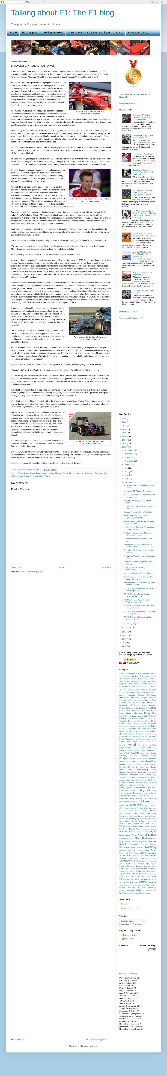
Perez (122, 826)
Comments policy (138, 32)
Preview (123, 831)
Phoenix (153, 826)
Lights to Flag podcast (135, 788)
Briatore (129, 713)
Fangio (134, 742)
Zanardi (141, 893)
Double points (123, 736)
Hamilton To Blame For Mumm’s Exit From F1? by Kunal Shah (143, 172)
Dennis (122, 731)
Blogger (94, 1046)
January (128, 627)
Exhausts (147, 739)
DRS (131, 737)
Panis (129, 824)
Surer (127, 868)
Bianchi (142, 708)
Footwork (135, 748)
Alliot (120, 690)
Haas (121, 762)
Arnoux (122, 692)
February (128, 624)
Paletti (154, 821)
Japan (128, 777)
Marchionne (123, 799)
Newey (140, 816)
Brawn (153, 710)
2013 (124, 635)
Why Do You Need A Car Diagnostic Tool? (142, 273)
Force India (145, 747)
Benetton (152, 705)
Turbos (127, 876)
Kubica (147, 783)
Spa (147, 863)
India (154, 772)
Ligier (149, 788)
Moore (121, 813)
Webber (131, 887)
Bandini (128, 703)
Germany (123, 756)
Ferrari (38, 473)
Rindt (133, 847)
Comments (127, 908)
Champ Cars (151, 718)
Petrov (141, 826)
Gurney (144, 758)
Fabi (154, 739)
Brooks (121, 716)
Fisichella (152, 745)
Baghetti (141, 700)
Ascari (142, 692)
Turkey (133, 876)
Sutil (138, 869)
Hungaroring (124, 772)
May (126, 475)
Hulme (154, 770)
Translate (139, 924)
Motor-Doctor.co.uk (128, 312)
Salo (127, 853)
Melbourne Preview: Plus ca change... (139, 573)
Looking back (143, 790)
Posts (125, 904)
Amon (137, 690)
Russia (146, 850)
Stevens (122, 866)
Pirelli (132, 829)
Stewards (130, 866)
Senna (153, 855)
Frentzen (152, 750)
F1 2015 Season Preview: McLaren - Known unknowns (139, 618)
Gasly (153, 753)
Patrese (136, 824)
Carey (134, 718)
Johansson (152, 777)
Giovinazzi (144, 756)
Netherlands (133, 816)
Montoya (137, 811)
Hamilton (45, 473)
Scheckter (152, 853)
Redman (127, 841)
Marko (131, 798)
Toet (148, 871)
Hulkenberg (142, 769)
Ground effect (135, 758)
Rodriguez (140, 847)
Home (13, 32)
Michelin (133, 808)
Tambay (121, 871)
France (146, 750)
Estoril (136, 739)
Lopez (154, 790)
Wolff (121, 893)
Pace (143, 821)
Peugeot (147, 826)
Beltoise (144, 705)
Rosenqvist (123, 850)
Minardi (140, 808)
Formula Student (133, 750)
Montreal (145, 811)
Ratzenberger (124, 839)
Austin (121, 695)
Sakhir (122, 853)
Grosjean (123, 758)
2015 (124, 447)
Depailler (129, 731)
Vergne (122, 882)
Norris (126, 819)
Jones (121, 780)
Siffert (154, 858)
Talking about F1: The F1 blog (62, 12)
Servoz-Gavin (133, 858)
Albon (121, 686)
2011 (124, 643)
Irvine (141, 775)
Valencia (122, 879)
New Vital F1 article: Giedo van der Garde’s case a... (138, 545)
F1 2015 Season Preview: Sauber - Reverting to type (138, 589)
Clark (121, 724)
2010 (124, 646)
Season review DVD (140, 856)
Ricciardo (19, 476)
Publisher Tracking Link (96, 1039)
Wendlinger (152, 888)
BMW (147, 708)
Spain (153, 863)
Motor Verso (129, 939)
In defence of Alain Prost (142, 154)
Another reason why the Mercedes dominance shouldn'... (138, 534)
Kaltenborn (134, 780)
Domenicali (133, 734)
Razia (132, 839)
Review (144, 844)
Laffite (121, 785)
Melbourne (123, 805)
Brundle (128, 716)
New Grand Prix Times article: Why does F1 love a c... (138, 578)
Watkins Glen (151, 885)
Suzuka (144, 869)
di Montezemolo (147, 731)
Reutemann (134, 844)
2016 (124, 443)
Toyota (141, 874)
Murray (121, 816)
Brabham (136, 710)
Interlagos (134, 775)
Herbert (130, 767)
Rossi (129, 850)
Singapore (141, 861)
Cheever (140, 721)
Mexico (153, 805)
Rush (134, 850)
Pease (154, 824)
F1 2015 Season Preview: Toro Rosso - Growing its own (139, 607)
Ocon (147, 818)
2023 (124, 422)
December (129, 450)
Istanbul (148, 775)
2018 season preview (144, 681)
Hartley (122, 764)
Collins (128, 724)
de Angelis (133, 729)
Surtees (132, 868)
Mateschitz (123, 802)
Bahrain (148, 700)
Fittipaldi (122, 748)
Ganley (148, 753)
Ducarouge (136, 736)
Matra (130, 802)
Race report (89, 473)
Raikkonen (99, 473)
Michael (127, 808)
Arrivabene (130, 692)
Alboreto (128, 686)
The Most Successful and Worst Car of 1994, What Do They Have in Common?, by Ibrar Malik (144, 214)
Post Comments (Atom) (32, 572)
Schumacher (125, 855)
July (126, 468)
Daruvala (126, 729)
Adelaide (137, 684)
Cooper (135, 724)
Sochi (121, 863)
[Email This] (45, 470)
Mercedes (80, 473)
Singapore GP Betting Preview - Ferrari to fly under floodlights (141, 117)
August (127, 464)
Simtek (134, 861)
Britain (147, 713)
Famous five (124, 742)
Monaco (147, 808)
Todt (144, 871)
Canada (122, 718)
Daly (120, 729)
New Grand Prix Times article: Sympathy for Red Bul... (136, 516)
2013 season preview (128, 676)
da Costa (148, 726)
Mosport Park (144, 813)
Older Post (106, 567)
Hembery (122, 767)
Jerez (133, 777)
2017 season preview (127, 681)
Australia (131, 695)
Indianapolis (123, 775)
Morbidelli (128, 813)
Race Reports (30, 32)
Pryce (139, 832)
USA (154, 876)
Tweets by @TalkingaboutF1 (131, 318)
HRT (131, 770)
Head (146, 764)
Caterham (142, 718)
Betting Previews (53, 32)
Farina (141, 742)
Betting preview (132, 708)
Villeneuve (151, 882)
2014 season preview (147, 676)
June (126, 472)
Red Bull (141, 838)
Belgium (137, 705)
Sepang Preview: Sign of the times (138, 512)
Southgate (141, 863)
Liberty (122, 788)
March (127, 482)
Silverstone (124, 861)
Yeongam (134, 893)
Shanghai (145, 858)
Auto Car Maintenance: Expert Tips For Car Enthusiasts (141, 254)
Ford (154, 748)
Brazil (121, 713)
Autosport (144, 698)
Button (32, 473)
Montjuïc (129, 811)
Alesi (134, 686)
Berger (122, 708)
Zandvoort (148, 893)
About (119, 32)
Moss (154, 813)
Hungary (134, 772)
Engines (122, 739)
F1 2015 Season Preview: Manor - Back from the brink (138, 595)
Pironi (138, 829)
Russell (140, 850)
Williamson (149, 890)
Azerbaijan (128, 700)
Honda (153, 767)
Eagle (142, 736)
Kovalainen (139, 783)
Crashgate (122, 726)
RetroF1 (122, 844)
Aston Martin (151, 692)
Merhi (146, 805)
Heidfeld (153, 764)
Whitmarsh (130, 890)
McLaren (72, 473)
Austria (141, 695)
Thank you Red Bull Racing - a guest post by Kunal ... (139, 522)
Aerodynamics (146, 684)
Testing (139, 871)
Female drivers (150, 742)
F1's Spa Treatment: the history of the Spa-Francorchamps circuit (142, 192)
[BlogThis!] (47, 470)
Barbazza (138, 703)
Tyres (143, 876)
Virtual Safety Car (124, 885)
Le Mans (140, 785)
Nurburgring (134, 818)
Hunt (140, 772)
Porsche (144, 829)
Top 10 (122, 874)
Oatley (142, 818)
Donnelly (153, 734)
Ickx (144, 772)
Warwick (137, 885)
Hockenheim (144, 767)
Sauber (143, 853)
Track (147, 874)
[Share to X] (50, 470)
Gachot (142, 753)
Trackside (153, 874)
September (129, 461)
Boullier (122, 711)
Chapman (132, 721)
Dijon (126, 734)
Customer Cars (131, 726)
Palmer (122, 824)
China (153, 721)
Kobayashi (123, 783)
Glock (153, 756)
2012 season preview (147, 673)
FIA (139, 745)
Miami (121, 808)
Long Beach (130, 790)
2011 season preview (129, 674)
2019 (124, 433)
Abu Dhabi (128, 684)
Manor (140, 796)
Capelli (129, 718)
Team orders (130, 871)
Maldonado (124, 795)
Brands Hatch (145, 710)
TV (139, 876)
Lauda (133, 785)
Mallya (134, 796)
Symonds (152, 869)
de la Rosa (151, 729)
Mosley (135, 813)
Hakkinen (136, 762)
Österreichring (124, 821)
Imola (149, 772)
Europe (141, 739)
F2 (152, 739)
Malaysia (58, 473)
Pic (120, 829)
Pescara (128, 826)
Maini (146, 793)
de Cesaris (142, 729)
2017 (124, 440)
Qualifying (151, 831)
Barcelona (146, 703)
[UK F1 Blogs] (133, 88)
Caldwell (153, 716)
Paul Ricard (145, 824)
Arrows (137, 692)
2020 (124, 429)
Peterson (135, 826)
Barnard (153, 703)
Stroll (121, 869)
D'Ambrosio (140, 726)
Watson (122, 888)
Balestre (122, 703)
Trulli (121, 876)
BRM (154, 713)
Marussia (139, 798)
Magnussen (137, 793)
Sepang (34, 476)
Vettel (40, 476)
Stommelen (147, 866)
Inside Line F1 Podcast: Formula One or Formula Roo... (139, 528)
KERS (150, 780)
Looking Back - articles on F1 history (89, 32)
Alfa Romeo (141, 686)
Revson (153, 844)
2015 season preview (127, 679)
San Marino (133, 853)
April (126, 479)
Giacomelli (133, 756)
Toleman (153, 871)
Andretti (144, 690)
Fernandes (122, 745)
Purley (144, 832)
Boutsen (128, 710)
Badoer (136, 700)
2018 (124, 436)
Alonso (20, 473)
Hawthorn (139, 764)
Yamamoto (127, 893)
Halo (142, 762)
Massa (65, 473)
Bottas (26, 473)
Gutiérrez (152, 758)
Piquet (125, 829)
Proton (135, 832)
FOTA (141, 750)
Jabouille (122, 777)
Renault (152, 841)
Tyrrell (148, 876)
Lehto (154, 785)
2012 (124, 639)
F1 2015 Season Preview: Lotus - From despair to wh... (137, 601)
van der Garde (133, 879)
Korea (131, 783)
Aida (154, 684)
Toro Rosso (132, 873)
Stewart (139, 866)
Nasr (126, 816)
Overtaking (136, 821)
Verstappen (131, 882)
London (121, 790)
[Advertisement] (61, 556)
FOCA (129, 748)
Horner (122, 770)
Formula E (123, 750)
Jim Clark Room (141, 777)
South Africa (131, 864)
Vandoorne (145, 879)
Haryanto (130, 764)
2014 (124, 632)
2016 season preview (146, 679)
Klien (154, 780)
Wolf (154, 890)
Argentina (152, 690)
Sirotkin (149, 861)
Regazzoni (143, 842)
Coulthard (152, 724)
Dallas (153, 726)
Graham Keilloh (130, 935)
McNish (153, 802)
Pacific (149, 821)
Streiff (154, 866)
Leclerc (148, 785)
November (129, 454)
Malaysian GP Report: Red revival (138, 491)
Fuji (120, 753)
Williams (47, 476)
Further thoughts (131, 753)
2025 (124, 418)
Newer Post (16, 567)
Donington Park (144, 734)
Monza (153, 811)
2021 (124, 426)
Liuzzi (153, 788)
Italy (154, 775)
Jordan (127, 780)
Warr (132, 885)
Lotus (128, 793)
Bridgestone (138, 713)
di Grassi (136, 731)
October (128, 457)
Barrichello (123, 705)
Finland (144, 745)
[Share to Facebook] (52, 470)
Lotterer (121, 793)
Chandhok (123, 721)
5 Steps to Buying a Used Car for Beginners (142, 136)
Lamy (127, 785)
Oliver (153, 819)
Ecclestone (150, 736)
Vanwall (153, 879)
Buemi (140, 716)
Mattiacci (136, 802)
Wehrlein (141, 888)
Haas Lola (127, 762)
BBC (131, 705)
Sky (154, 861)
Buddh (134, 716)
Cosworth (143, 724)
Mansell (147, 796)
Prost (130, 832)
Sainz (153, 850)
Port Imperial (151, 829)
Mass (146, 799)
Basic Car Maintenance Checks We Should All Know (144, 235)
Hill (136, 767)
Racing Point (137, 835)
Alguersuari (151, 686)
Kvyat (52, 473)
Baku (154, 700)
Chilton (147, 721)
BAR (133, 703)
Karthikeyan (142, 780)
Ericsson (129, 739)
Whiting (122, 890)
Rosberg (27, 476)
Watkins (142, 885)
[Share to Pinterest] (55, 470)
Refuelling (135, 841)
